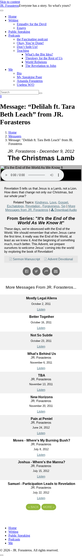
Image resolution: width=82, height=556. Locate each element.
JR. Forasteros (9, 5)
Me (10, 69)
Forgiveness (51, 206)
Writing (13, 20)
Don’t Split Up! (27, 47)
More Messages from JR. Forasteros (40, 208)
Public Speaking (19, 31)
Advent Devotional (60, 259)
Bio (19, 73)
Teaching (23, 50)
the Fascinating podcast (32, 39)
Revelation (33, 206)
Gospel (63, 202)
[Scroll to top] (1, 555)
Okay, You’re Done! (30, 43)
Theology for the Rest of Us (43, 58)
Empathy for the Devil (31, 24)
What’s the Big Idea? (39, 54)
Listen (41, 309)
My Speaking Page (29, 77)
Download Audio (66, 210)
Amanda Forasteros (30, 81)
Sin (63, 206)
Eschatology (15, 206)
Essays (21, 28)
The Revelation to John (40, 66)
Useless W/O (25, 84)
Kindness (41, 202)
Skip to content (10, 2)
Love (53, 202)
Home (12, 16)
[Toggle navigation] (1, 10)
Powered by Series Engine (41, 518)
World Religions (36, 62)
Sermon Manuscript (26, 259)
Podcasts (14, 35)
